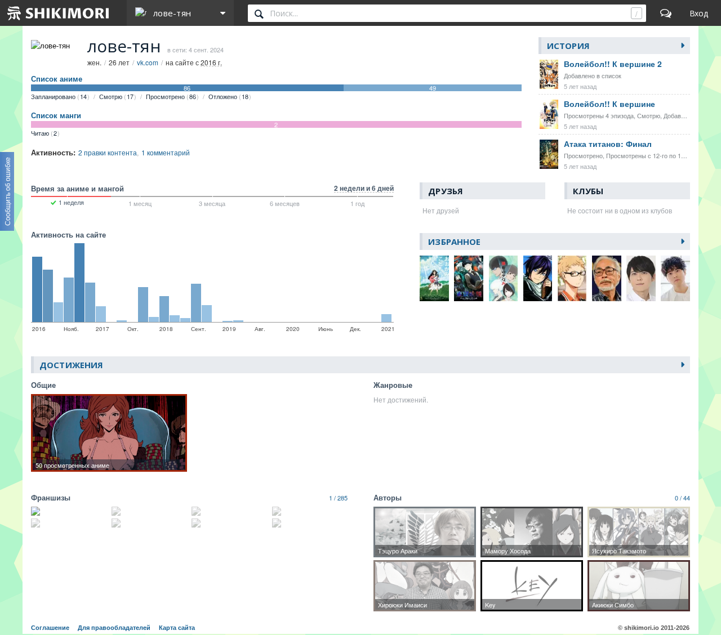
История (568, 45)
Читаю (44, 132)
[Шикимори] (59, 13)
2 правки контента (107, 152)
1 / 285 (338, 497)
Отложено (228, 96)
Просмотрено (171, 96)
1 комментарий (165, 152)
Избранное (454, 241)
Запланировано (59, 96)
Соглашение (50, 627)
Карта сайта (177, 627)
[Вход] (698, 13)
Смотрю (116, 96)
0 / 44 (682, 497)
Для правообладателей (114, 627)
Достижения (71, 364)
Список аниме (56, 79)
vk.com (147, 62)
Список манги (56, 115)
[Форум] (666, 13)
